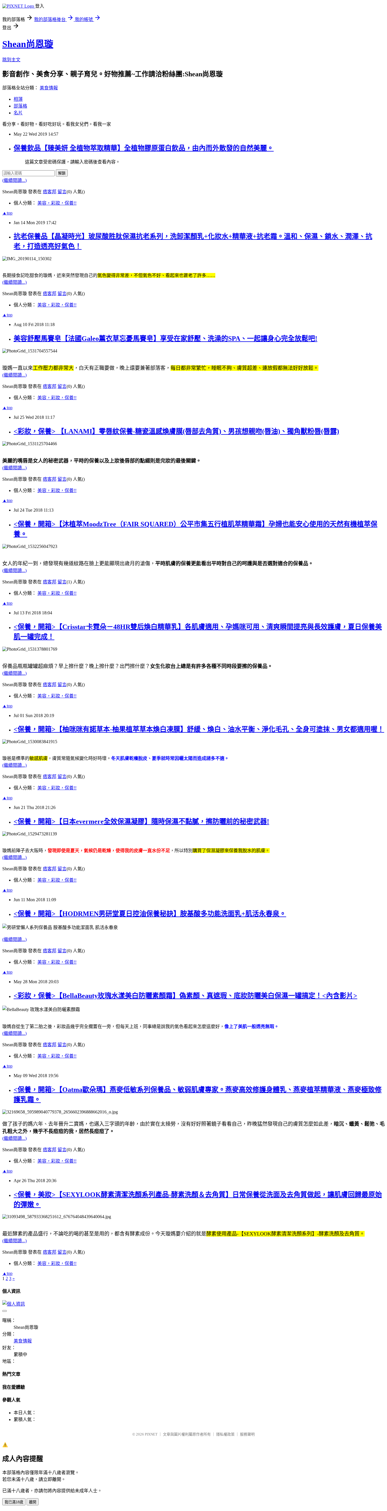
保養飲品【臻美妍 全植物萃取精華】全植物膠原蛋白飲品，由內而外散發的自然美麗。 (144, 148)
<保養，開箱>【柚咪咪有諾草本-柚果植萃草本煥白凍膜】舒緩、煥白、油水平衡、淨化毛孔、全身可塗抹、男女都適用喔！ (199, 729)
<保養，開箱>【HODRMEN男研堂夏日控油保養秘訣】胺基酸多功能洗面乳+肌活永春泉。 (150, 913)
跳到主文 (11, 59)
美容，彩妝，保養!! (56, 203)
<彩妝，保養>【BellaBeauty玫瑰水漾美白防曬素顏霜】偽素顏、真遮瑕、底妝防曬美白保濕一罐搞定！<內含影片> (185, 995)
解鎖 (61, 173)
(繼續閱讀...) (14, 180)
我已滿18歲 (14, 1502)
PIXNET (151, 1434)
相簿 (18, 99)
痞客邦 (49, 191)
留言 (62, 191)
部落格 (20, 106)
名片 (18, 112)
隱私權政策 (225, 1434)
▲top (7, 213)
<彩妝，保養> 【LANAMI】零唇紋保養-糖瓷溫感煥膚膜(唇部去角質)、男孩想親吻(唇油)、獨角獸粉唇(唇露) (176, 431)
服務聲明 (247, 1434)
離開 (32, 1502)
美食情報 (49, 87)
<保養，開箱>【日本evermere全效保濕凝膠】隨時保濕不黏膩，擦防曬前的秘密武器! (141, 821)
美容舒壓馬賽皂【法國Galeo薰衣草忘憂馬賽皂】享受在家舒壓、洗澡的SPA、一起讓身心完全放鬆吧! (165, 338)
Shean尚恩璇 (27, 44)
